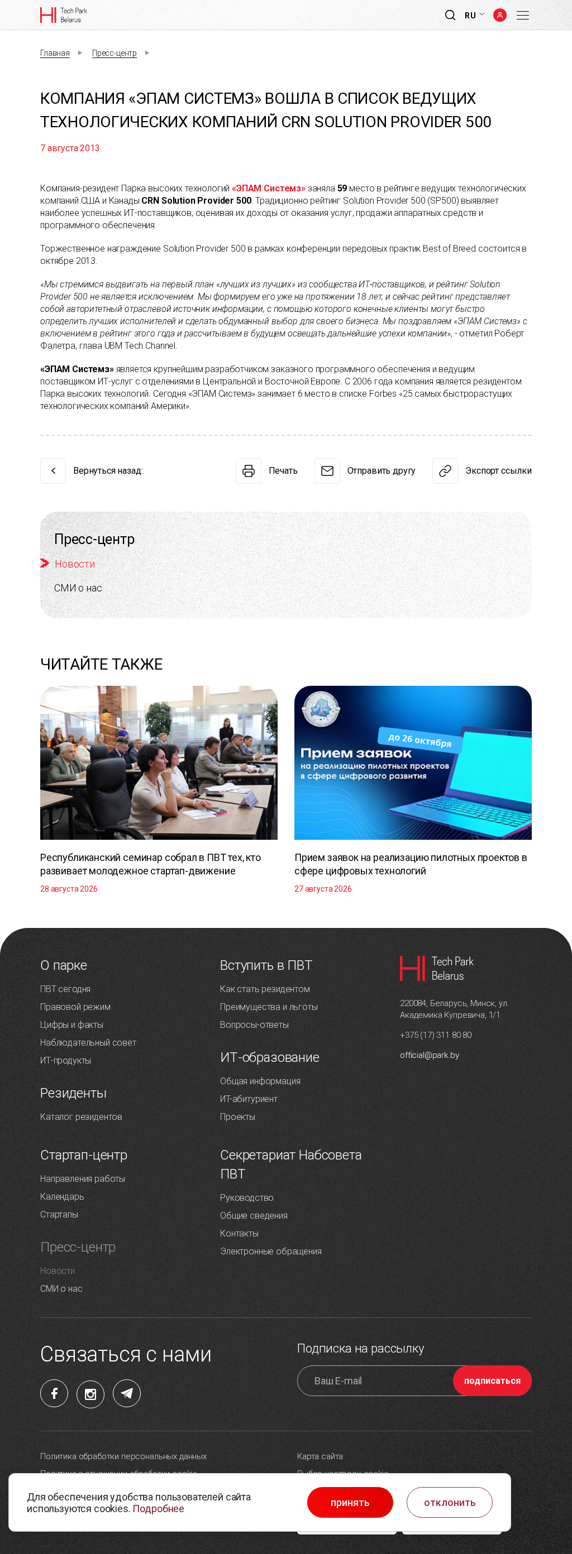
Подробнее (158, 1508)
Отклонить (450, 1502)
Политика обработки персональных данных (123, 1456)
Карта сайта (320, 1456)
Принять (350, 1502)
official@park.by (429, 1055)
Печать (283, 470)
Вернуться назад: (107, 470)
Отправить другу (381, 470)
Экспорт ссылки (498, 470)
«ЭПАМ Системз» (269, 188)
